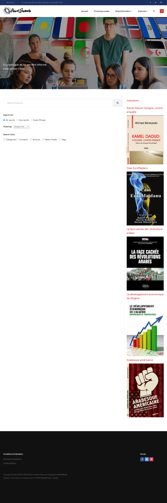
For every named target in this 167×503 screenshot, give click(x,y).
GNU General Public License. (47, 478)
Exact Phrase (39, 120)
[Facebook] (150, 2)
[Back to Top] (159, 495)
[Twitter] (155, 2)
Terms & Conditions (12, 459)
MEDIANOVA (62, 475)
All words (10, 120)
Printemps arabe (101, 11)
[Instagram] (161, 2)
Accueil (84, 11)
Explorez (142, 11)
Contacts (23, 139)
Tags (64, 139)
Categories (11, 139)
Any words (24, 120)
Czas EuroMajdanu (137, 168)
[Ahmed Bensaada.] (17, 11)
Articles (36, 139)
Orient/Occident (123, 11)
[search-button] (118, 103)
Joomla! (6, 478)
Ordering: (7, 126)
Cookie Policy (9, 463)
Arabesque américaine (140, 360)
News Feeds (51, 139)
